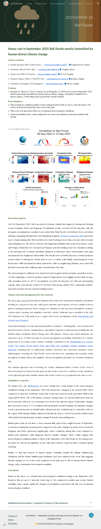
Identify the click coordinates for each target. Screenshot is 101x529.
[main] (50, 21)
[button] (98, 3)
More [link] (88, 3)
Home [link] (29, 3)
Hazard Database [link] (75, 3)
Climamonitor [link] (41, 3)
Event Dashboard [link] (57, 3)
